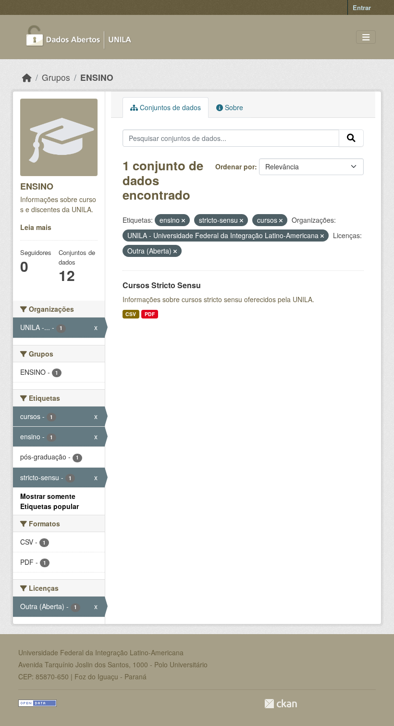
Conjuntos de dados (169, 107)
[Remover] (183, 220)
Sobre (233, 107)
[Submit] (351, 138)
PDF (150, 314)
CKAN (280, 704)
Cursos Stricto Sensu (162, 285)
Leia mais (35, 227)
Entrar (362, 7)
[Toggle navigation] (366, 37)
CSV (130, 314)
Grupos (56, 77)
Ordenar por (235, 166)
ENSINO (96, 77)
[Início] (27, 77)
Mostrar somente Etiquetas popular (49, 501)
